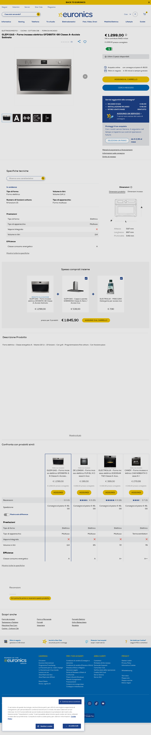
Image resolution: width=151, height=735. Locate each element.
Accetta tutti (73, 726)
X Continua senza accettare (70, 702)
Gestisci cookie (46, 726)
